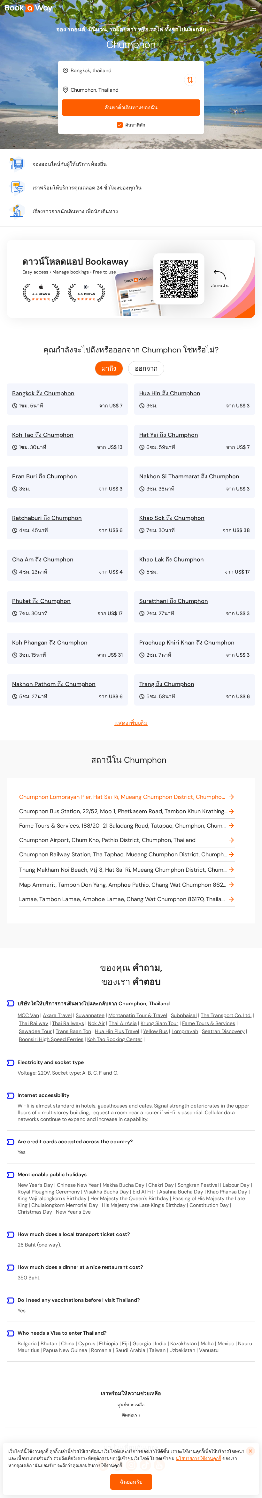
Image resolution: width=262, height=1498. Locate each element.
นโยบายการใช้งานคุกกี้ (198, 1458)
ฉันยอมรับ (131, 1482)
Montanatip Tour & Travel (137, 1015)
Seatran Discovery (223, 1031)
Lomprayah (185, 1031)
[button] (253, 8)
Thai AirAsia (123, 1023)
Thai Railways (68, 1023)
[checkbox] (120, 125)
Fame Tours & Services (208, 1023)
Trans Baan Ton (73, 1031)
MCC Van (28, 1015)
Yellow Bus (155, 1031)
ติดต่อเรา (131, 1415)
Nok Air (96, 1023)
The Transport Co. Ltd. (226, 1015)
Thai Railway (33, 1023)
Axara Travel (57, 1015)
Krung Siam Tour (159, 1023)
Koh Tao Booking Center (114, 1039)
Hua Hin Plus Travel (117, 1031)
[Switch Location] (190, 80)
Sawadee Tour (35, 1031)
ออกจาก (146, 368)
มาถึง (109, 368)
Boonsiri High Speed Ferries (51, 1039)
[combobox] (131, 70)
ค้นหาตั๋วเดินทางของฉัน (131, 107)
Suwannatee (90, 1015)
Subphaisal (184, 1015)
